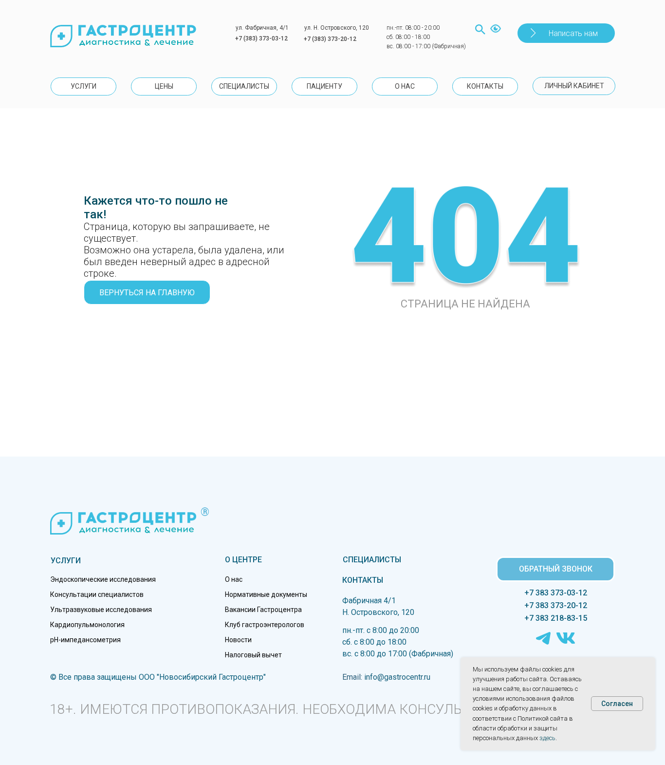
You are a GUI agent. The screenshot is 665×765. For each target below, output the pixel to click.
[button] (566, 33)
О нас (233, 579)
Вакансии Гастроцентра (263, 609)
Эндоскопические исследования (103, 579)
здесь (547, 738)
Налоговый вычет (253, 655)
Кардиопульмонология (87, 625)
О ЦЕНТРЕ (243, 559)
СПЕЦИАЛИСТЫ (372, 559)
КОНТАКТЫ (362, 580)
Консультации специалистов (97, 594)
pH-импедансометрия (85, 640)
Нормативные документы (266, 594)
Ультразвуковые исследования (101, 609)
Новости (238, 640)
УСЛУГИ (66, 560)
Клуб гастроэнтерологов (264, 625)
